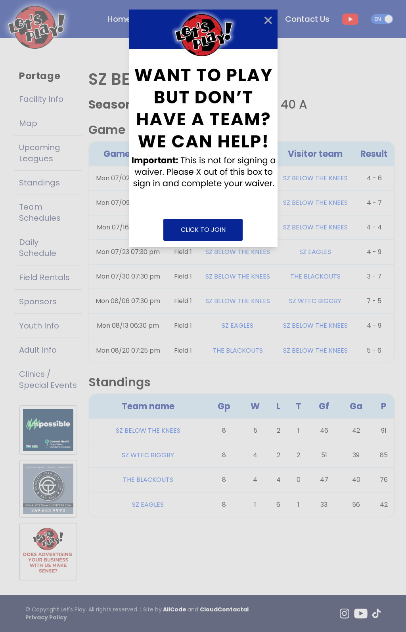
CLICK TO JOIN (203, 229)
